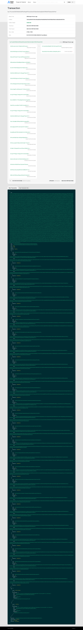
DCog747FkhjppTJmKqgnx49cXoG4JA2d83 (19, 94)
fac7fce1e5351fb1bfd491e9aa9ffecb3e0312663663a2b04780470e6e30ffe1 (26, 42)
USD (72, 2)
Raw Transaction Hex (23, 188)
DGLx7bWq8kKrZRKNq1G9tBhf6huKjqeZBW (19, 121)
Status (34, 2)
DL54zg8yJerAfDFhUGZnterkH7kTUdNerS (19, 126)
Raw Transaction (13, 188)
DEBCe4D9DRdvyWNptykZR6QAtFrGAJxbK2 (19, 175)
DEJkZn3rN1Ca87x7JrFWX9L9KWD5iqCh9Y (19, 159)
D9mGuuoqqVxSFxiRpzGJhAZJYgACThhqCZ (19, 143)
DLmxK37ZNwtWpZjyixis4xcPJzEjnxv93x (18, 67)
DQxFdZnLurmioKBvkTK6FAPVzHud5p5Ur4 (19, 105)
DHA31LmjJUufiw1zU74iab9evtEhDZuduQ (19, 46)
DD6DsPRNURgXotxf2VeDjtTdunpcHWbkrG (19, 51)
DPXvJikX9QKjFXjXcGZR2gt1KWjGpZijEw (18, 137)
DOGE (69, 2)
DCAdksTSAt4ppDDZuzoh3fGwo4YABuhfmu (19, 148)
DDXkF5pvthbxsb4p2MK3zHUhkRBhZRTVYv (19, 169)
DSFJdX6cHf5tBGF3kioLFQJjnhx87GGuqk (19, 164)
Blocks (29, 2)
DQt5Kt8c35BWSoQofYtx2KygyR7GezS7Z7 (19, 73)
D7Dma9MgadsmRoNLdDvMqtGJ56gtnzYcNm (20, 83)
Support (73, 628)
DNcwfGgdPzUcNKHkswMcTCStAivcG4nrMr (20, 89)
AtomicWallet (10, 628)
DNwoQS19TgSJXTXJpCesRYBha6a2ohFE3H (19, 57)
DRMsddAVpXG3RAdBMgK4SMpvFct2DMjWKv (20, 62)
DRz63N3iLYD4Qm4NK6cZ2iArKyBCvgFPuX (51, 51)
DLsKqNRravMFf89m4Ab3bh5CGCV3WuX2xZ (20, 132)
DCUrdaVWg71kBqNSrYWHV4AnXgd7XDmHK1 (52, 46)
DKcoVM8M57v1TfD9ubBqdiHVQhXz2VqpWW (20, 100)
